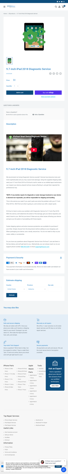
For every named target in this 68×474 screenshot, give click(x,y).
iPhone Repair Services (11, 420)
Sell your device (9, 435)
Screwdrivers (42, 371)
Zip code (50, 285)
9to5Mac (7, 437)
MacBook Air (39, 420)
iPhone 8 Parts (22, 381)
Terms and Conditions (11, 452)
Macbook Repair (40, 425)
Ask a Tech (55, 386)
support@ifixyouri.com (42, 247)
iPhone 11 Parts (9, 384)
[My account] (59, 7)
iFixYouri (9, 73)
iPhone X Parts (22, 374)
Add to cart (19, 92)
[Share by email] (60, 73)
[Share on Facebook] (50, 73)
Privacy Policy (8, 447)
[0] (63, 7)
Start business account (11, 432)
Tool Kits (41, 368)
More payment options (48, 97)
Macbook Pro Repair (41, 422)
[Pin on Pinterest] (54, 73)
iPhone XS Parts (22, 368)
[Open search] (56, 7)
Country (8, 285)
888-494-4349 (25, 247)
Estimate (12, 295)
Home (5, 13)
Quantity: (9, 86)
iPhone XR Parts (22, 371)
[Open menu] (4, 6)
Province (30, 285)
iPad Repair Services (10, 425)
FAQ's (6, 449)
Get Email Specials (10, 455)
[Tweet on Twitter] (57, 73)
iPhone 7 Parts (22, 389)
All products (12, 13)
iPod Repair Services (10, 422)
